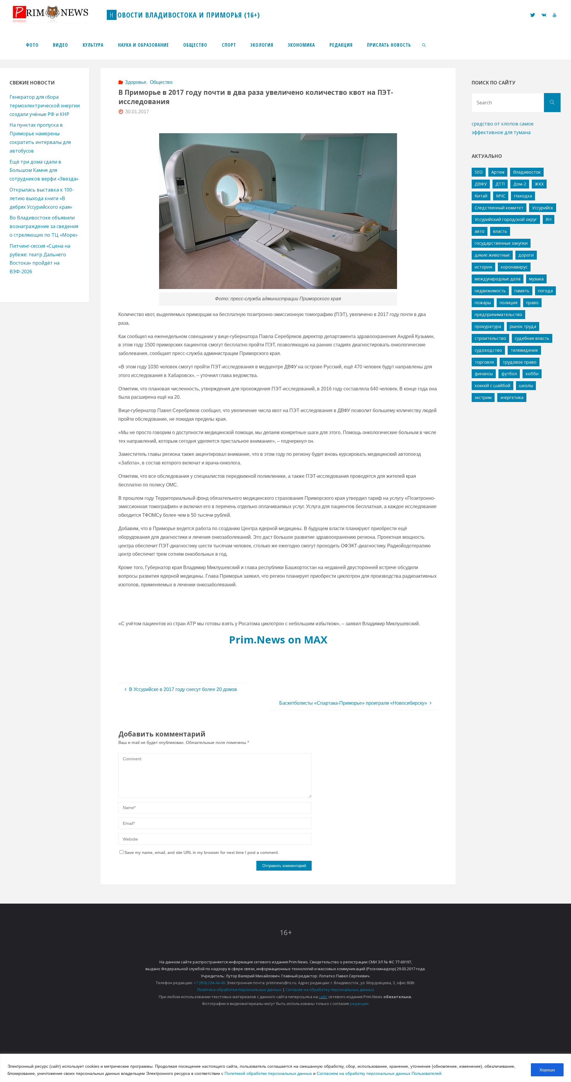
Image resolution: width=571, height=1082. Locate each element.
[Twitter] (532, 15)
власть (500, 231)
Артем (497, 172)
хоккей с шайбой (492, 385)
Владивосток (527, 172)
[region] (285, 1068)
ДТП (500, 184)
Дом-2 (519, 184)
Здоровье (135, 82)
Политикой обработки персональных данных (268, 1073)
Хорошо (547, 1069)
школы (526, 385)
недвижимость (490, 290)
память (521, 290)
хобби (532, 373)
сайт (323, 996)
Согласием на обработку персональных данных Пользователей (379, 1073)
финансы (484, 373)
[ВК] (544, 15)
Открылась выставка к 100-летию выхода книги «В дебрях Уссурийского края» (42, 198)
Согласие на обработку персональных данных (330, 989)
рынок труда (523, 326)
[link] (424, 44)
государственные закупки (501, 243)
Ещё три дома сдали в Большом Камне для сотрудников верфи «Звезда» (44, 170)
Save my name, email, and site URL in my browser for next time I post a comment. (201, 852)
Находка (523, 196)
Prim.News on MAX (278, 639)
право (532, 302)
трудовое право (520, 362)
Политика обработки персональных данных (239, 989)
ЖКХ (539, 184)
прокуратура (488, 326)
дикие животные (492, 255)
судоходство (488, 350)
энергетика (511, 397)
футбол (509, 373)
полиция (508, 302)
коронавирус (514, 267)
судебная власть (532, 338)
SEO (479, 172)
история (483, 267)
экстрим (483, 397)
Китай (481, 196)
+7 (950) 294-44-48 (209, 982)
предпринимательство (498, 314)
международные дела (497, 279)
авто (479, 231)
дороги (526, 255)
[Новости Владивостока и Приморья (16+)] (56, 14)
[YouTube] (554, 15)
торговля (484, 362)
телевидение (524, 350)
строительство (490, 338)
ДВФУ (481, 184)
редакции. (359, 1003)
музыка (536, 279)
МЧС (500, 196)
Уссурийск (542, 208)
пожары (483, 302)
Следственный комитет (499, 208)
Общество (161, 82)
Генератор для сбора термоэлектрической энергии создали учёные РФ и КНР (45, 105)
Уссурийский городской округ (506, 219)
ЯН (548, 219)
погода (545, 290)
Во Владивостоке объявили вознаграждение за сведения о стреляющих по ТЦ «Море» (44, 226)
